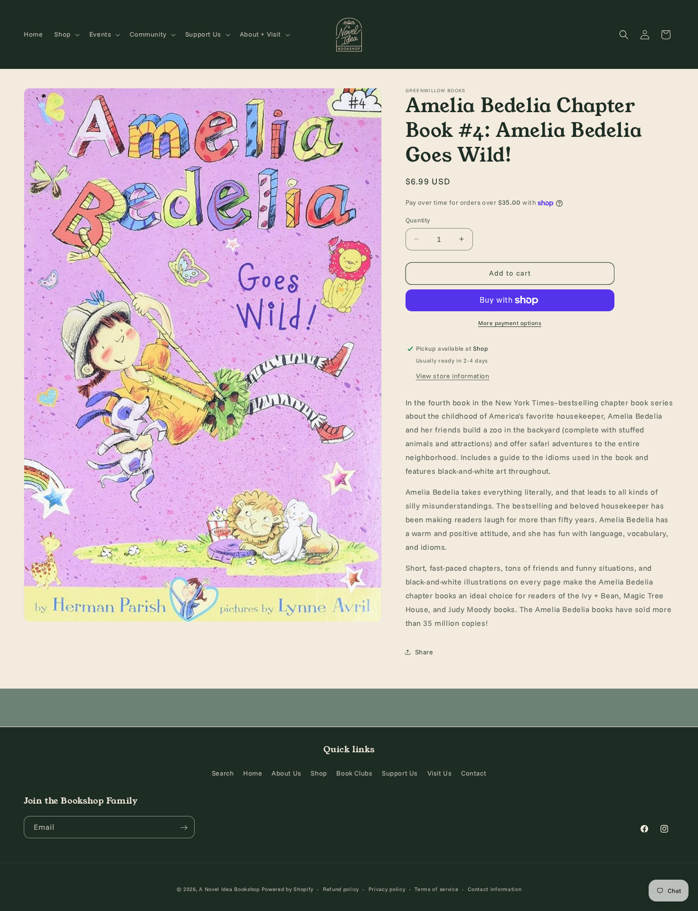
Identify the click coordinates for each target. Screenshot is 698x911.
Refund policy (341, 888)
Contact (473, 772)
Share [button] (424, 652)
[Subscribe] (183, 827)
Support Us (400, 772)
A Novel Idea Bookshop (230, 889)
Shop (319, 772)
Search (223, 772)
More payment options (509, 322)
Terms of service (436, 888)
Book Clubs (354, 772)
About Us (287, 772)
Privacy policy (387, 888)
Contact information (494, 888)
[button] (65, 34)
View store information (453, 376)
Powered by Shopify (288, 889)
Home (252, 772)
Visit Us (439, 772)
